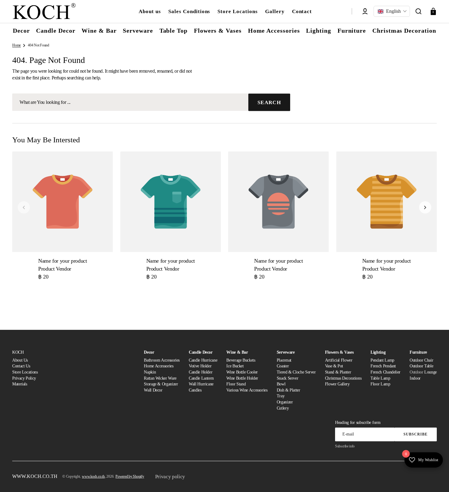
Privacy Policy (24, 378)
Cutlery (283, 408)
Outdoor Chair (421, 360)
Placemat (284, 360)
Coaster (283, 366)
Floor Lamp (380, 384)
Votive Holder (200, 366)
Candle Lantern (201, 378)
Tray (281, 396)
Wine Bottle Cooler (242, 372)
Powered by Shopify (129, 476)
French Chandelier (385, 372)
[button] (418, 11)
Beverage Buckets (240, 360)
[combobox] (151, 102)
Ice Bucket (234, 366)
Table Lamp (380, 378)
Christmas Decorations (343, 378)
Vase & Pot (334, 366)
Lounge (430, 372)
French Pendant (383, 366)
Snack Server (287, 378)
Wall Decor (153, 390)
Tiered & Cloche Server (296, 372)
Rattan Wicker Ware (160, 378)
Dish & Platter (288, 390)
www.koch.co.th (93, 476)
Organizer (285, 402)
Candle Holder (200, 372)
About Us (20, 360)
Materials (19, 384)
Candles (195, 390)
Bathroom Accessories (162, 360)
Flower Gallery (337, 384)
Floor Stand (236, 384)
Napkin (150, 372)
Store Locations (25, 372)
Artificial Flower (338, 360)
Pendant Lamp (382, 360)
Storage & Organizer (161, 384)
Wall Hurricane (201, 384)
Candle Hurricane (203, 360)
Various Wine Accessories (246, 390)
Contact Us (21, 366)
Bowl (281, 384)
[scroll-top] (436, 479)
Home (16, 45)
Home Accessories (158, 366)
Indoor (415, 378)
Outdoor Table (421, 366)
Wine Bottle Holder (242, 378)
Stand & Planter (338, 372)
